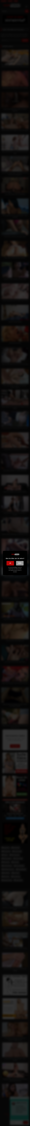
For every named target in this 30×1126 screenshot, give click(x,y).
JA (10, 563)
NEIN (19, 563)
